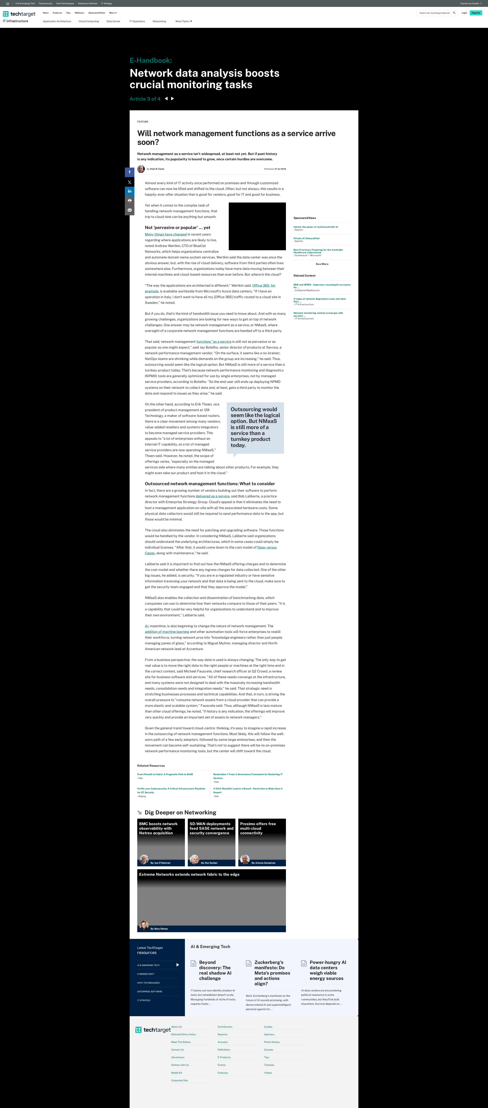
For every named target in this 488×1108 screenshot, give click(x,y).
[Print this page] (129, 201)
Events (222, 1065)
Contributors (225, 1026)
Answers (223, 1042)
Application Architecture (57, 21)
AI (146, 626)
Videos (268, 1072)
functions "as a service (213, 342)
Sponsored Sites (96, 13)
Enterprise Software (87, 3)
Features (57, 13)
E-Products (224, 1057)
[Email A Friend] (129, 210)
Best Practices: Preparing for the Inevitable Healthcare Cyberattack (318, 251)
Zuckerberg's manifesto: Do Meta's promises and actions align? (272, 973)
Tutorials (269, 1065)
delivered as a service (213, 496)
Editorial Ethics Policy (183, 1034)
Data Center (113, 21)
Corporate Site (179, 1080)
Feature (142, 121)
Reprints (223, 1034)
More (112, 13)
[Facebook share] (129, 172)
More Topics (182, 21)
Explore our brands (470, 3)
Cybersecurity (45, 3)
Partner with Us (180, 1065)
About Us (176, 1026)
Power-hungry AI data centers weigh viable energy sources (328, 970)
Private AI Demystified (306, 238)
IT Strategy (106, 3)
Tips (68, 13)
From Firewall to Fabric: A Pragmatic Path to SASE (165, 774)
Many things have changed (166, 234)
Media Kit (176, 1072)
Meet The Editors (181, 1042)
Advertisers (178, 1057)
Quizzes (268, 1049)
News (46, 13)
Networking (159, 21)
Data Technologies (65, 3)
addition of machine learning (167, 632)
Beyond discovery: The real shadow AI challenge (215, 970)
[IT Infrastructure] (19, 9)
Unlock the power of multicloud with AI (316, 227)
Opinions (269, 1034)
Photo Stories (272, 1042)
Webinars (79, 13)
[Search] (454, 13)
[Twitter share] (129, 182)
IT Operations (137, 21)
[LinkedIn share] (129, 191)
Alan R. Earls (157, 169)
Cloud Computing (89, 21)
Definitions (224, 1049)
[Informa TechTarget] (7, 3)
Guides (268, 1026)
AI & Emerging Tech (25, 3)
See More (322, 264)
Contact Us (177, 1049)
